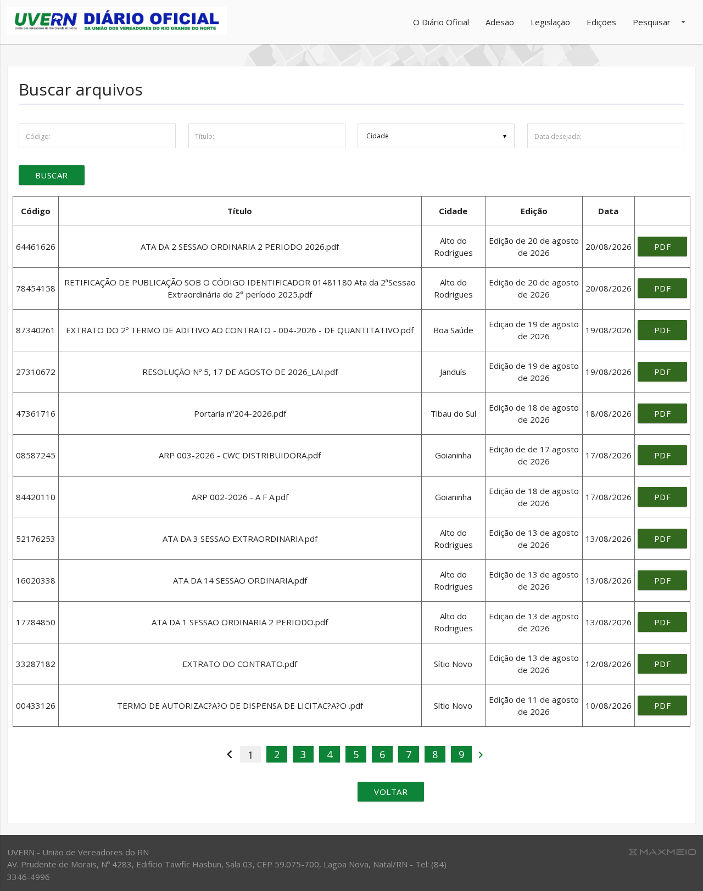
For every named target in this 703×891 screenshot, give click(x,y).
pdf (662, 246)
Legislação (550, 21)
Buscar (51, 175)
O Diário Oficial (441, 21)
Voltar (391, 791)
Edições (601, 21)
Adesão (500, 21)
